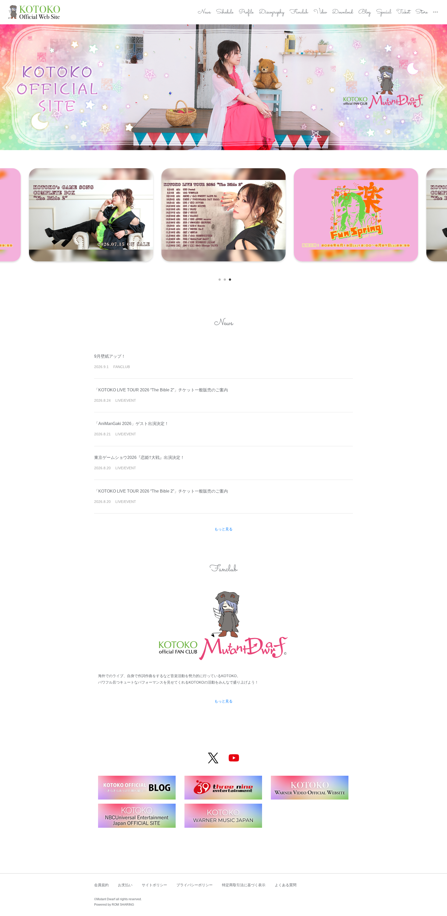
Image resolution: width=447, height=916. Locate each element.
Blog (364, 12)
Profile (246, 12)
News (204, 12)
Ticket (403, 12)
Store (421, 12)
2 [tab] (223, 278)
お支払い (125, 885)
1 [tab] (218, 278)
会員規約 (101, 885)
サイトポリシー (154, 885)
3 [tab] (228, 278)
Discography (271, 12)
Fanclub (299, 12)
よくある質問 (285, 885)
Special (383, 12)
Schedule (224, 12)
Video (320, 12)
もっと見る (223, 529)
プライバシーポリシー (194, 885)
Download (342, 12)
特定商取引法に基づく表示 (243, 885)
